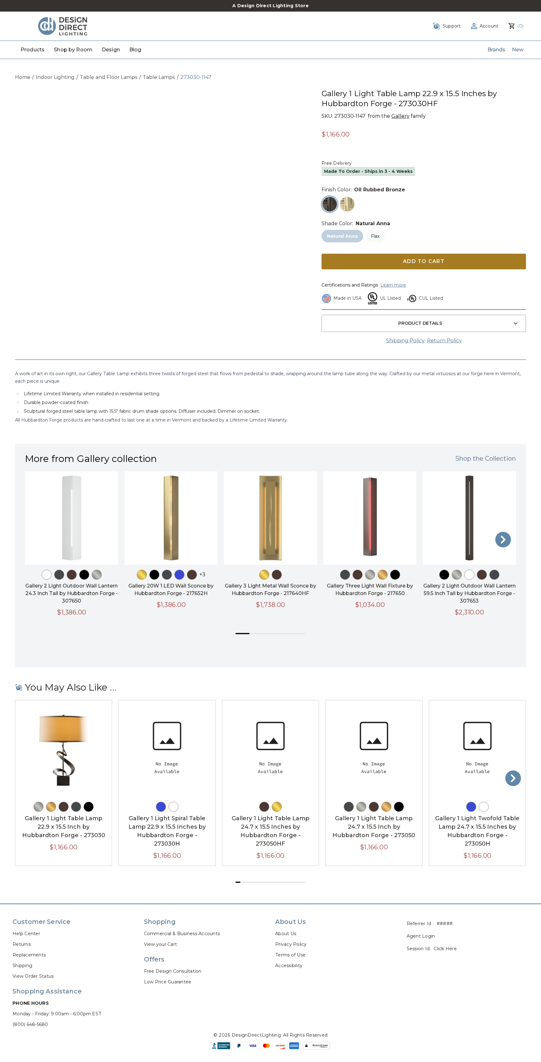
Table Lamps (159, 77)
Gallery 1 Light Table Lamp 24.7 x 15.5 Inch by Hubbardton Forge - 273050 (373, 827)
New (517, 50)
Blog (135, 50)
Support (452, 26)
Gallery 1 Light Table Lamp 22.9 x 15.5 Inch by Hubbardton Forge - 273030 (63, 827)
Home (22, 77)
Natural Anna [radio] (342, 236)
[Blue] (179, 575)
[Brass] (142, 575)
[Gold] (383, 575)
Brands (496, 50)
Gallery (400, 116)
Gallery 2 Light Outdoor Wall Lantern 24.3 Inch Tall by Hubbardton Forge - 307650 (71, 593)
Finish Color (336, 190)
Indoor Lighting (55, 77)
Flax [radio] (375, 236)
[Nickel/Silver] (97, 575)
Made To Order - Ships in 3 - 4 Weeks (368, 171)
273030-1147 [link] (195, 77)
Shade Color (337, 223)
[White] (47, 575)
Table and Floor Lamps (108, 77)
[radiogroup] (424, 204)
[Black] (84, 575)
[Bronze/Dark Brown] (72, 575)
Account (489, 26)
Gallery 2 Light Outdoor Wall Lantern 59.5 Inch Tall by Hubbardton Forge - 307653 (469, 593)
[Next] (503, 539)
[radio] (330, 204)
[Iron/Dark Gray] (59, 575)
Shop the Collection (485, 458)
